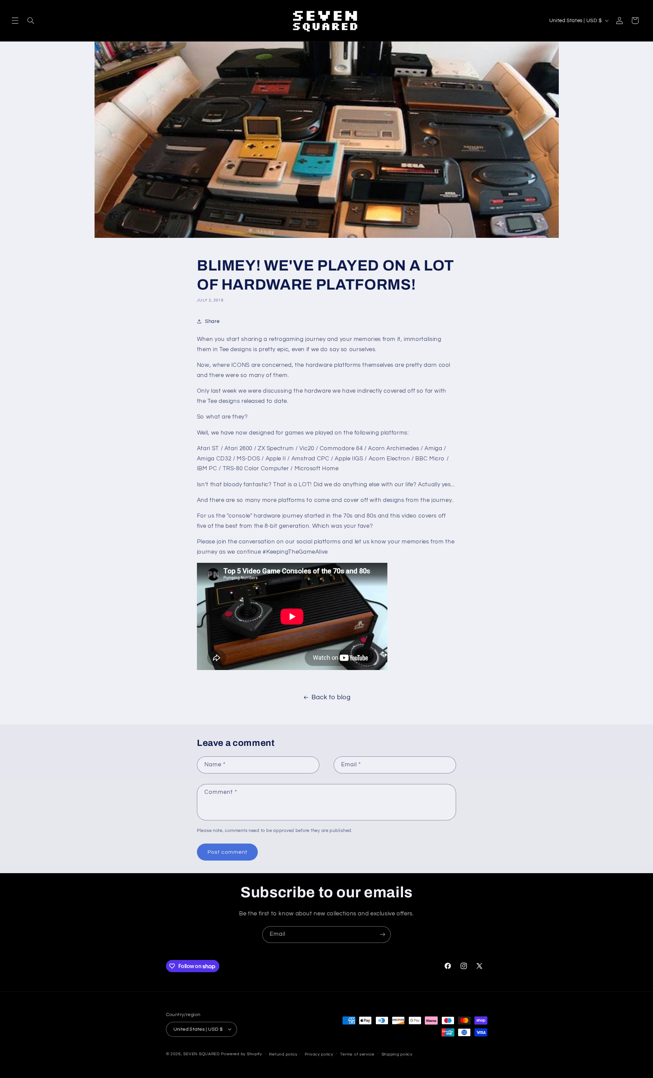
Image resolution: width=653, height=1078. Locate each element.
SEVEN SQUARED (201, 1054)
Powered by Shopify (241, 1054)
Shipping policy (397, 1054)
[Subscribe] (382, 934)
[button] (15, 20)
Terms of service (357, 1054)
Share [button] (212, 321)
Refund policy (283, 1054)
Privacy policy (319, 1054)
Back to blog (331, 697)
